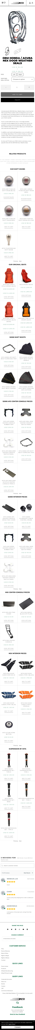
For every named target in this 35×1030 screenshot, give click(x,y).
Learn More (11, 1024)
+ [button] (29, 87)
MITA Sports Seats (26, 284)
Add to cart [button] (8, 226)
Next (20, 261)
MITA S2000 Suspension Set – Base (8, 800)
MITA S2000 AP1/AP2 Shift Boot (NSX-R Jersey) (26, 359)
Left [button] (14, 74)
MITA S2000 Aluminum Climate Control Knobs (26, 518)
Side (2, 74)
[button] (7, 929)
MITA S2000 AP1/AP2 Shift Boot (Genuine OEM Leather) (26, 388)
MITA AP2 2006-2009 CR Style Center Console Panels (9, 482)
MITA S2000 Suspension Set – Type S (26, 770)
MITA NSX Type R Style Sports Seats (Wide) (9, 320)
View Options (9, 296)
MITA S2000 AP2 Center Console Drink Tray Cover (8, 518)
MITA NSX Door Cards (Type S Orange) (26, 704)
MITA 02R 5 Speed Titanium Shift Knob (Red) (26, 190)
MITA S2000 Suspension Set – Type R (8, 770)
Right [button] (20, 74)
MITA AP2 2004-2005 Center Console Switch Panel (26, 423)
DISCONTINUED (9, 197)
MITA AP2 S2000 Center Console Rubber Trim (9, 423)
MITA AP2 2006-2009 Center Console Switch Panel (9, 452)
